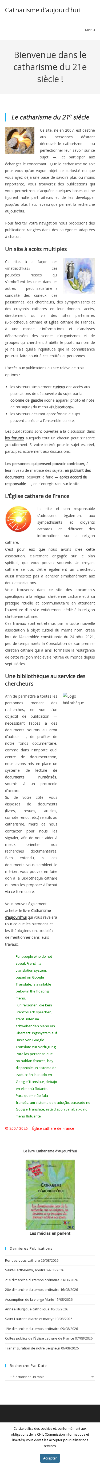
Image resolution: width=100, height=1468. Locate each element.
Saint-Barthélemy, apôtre (25, 1270)
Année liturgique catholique (27, 1309)
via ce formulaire (19, 891)
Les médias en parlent (50, 1233)
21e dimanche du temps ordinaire (32, 1279)
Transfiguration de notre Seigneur (32, 1348)
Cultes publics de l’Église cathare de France (39, 1338)
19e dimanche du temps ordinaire (32, 1328)
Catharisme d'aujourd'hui (42, 9)
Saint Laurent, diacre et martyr (29, 1318)
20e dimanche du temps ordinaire (32, 1289)
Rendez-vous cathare (22, 1260)
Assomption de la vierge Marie (29, 1299)
